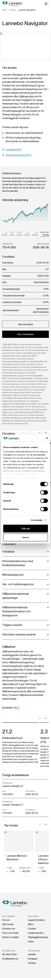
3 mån (19, 232)
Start (4, 10)
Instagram (33, 958)
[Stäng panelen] (47, 438)
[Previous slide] (40, 432)
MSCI (17, 707)
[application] (25, 215)
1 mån (12, 232)
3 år (36, 232)
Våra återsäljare (25, 324)
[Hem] (13, 3)
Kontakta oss (8, 928)
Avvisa (25, 537)
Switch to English (10, 937)
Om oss (6, 920)
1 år (28, 232)
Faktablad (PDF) (14, 149)
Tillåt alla (25, 528)
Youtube (32, 963)
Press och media (10, 933)
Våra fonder (8, 924)
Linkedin (32, 954)
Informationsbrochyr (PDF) (18, 155)
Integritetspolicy (36, 933)
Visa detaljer (37, 520)
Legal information (36, 920)
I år (6, 232)
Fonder (13, 10)
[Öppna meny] (46, 3)
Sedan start (44, 232)
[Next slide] (45, 432)
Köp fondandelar (25, 334)
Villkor (30, 924)
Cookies (32, 928)
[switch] (44, 492)
